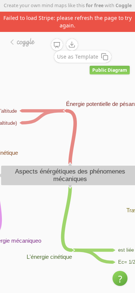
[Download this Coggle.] (72, 45)
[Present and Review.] (57, 45)
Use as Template (77, 56)
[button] (120, 278)
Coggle (124, 5)
